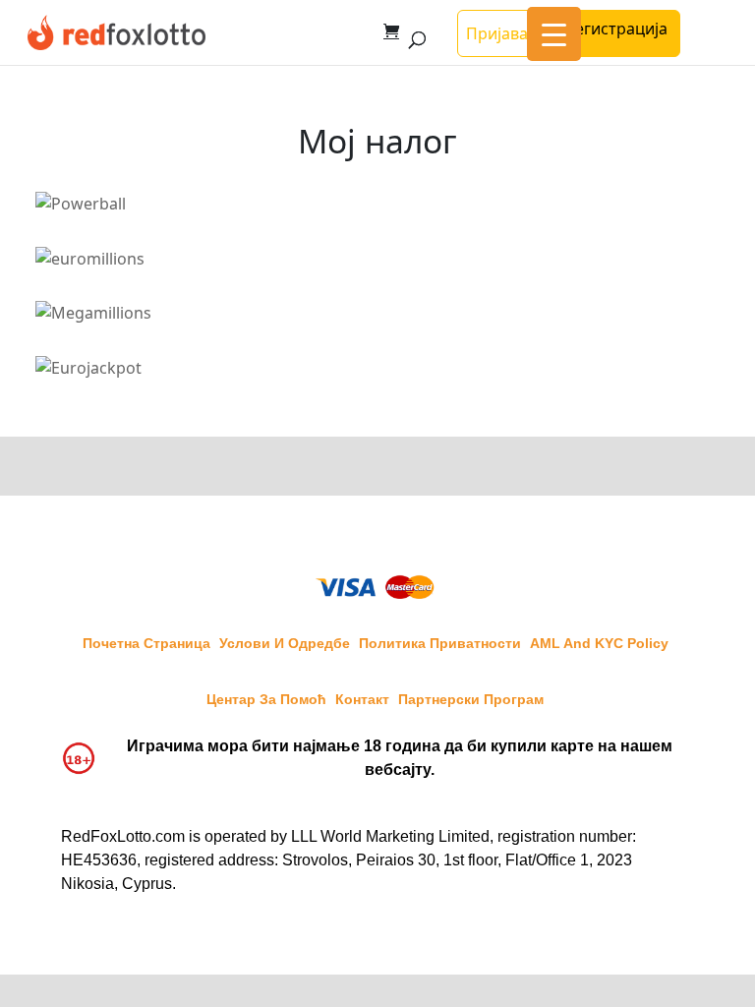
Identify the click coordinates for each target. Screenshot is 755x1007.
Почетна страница (146, 643)
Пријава (497, 33)
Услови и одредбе (284, 643)
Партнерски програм (471, 699)
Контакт (362, 699)
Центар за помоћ (266, 699)
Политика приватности (440, 643)
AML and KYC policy (599, 643)
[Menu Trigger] (554, 34)
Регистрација (616, 28)
